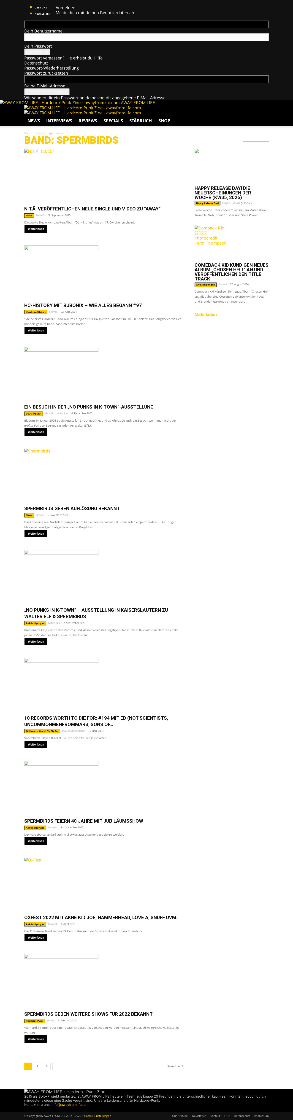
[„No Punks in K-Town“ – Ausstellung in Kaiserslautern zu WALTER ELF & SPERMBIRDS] (104, 577)
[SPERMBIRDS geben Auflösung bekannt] (104, 475)
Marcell (52, 924)
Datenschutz (36, 63)
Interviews (59, 121)
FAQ (227, 1116)
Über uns (41, 7)
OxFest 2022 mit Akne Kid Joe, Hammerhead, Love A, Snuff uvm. (100, 917)
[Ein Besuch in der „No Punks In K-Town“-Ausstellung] (104, 374)
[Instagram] (31, 1109)
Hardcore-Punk (34, 1020)
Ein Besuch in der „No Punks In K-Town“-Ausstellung (89, 407)
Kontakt (215, 1116)
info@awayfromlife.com (71, 1104)
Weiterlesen (36, 229)
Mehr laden (206, 314)
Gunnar (52, 827)
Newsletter (42, 13)
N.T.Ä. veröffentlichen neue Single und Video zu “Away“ (92, 209)
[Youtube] (43, 1109)
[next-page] (56, 1066)
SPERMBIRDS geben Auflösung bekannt (72, 508)
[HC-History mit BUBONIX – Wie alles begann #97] (104, 272)
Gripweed (54, 623)
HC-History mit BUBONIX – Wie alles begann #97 (83, 305)
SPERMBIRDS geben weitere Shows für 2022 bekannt (88, 1014)
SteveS (40, 215)
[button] (263, 110)
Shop (164, 121)
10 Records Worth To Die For (42, 731)
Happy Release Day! (207, 203)
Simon (39, 515)
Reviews (88, 121)
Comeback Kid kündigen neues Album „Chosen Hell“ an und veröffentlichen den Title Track (232, 272)
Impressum (261, 1116)
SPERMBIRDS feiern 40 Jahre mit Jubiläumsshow (83, 821)
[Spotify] (39, 1109)
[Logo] (82, 107)
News (33, 121)
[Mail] (35, 1109)
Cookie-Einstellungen (97, 1116)
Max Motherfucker (56, 413)
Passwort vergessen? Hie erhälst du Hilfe (63, 58)
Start (27, 133)
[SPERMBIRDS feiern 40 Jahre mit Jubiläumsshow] (104, 788)
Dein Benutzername (43, 31)
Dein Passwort (38, 46)
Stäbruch (140, 121)
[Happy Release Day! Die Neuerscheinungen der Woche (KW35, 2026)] (232, 166)
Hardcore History (36, 312)
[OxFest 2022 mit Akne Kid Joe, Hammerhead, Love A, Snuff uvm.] (104, 884)
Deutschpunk (33, 413)
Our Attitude (180, 1116)
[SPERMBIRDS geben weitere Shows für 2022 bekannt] (104, 981)
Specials (113, 121)
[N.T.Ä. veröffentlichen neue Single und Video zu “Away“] (104, 176)
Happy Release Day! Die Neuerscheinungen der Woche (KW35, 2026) (223, 193)
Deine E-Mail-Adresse (44, 86)
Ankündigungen (35, 623)
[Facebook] (26, 1109)
